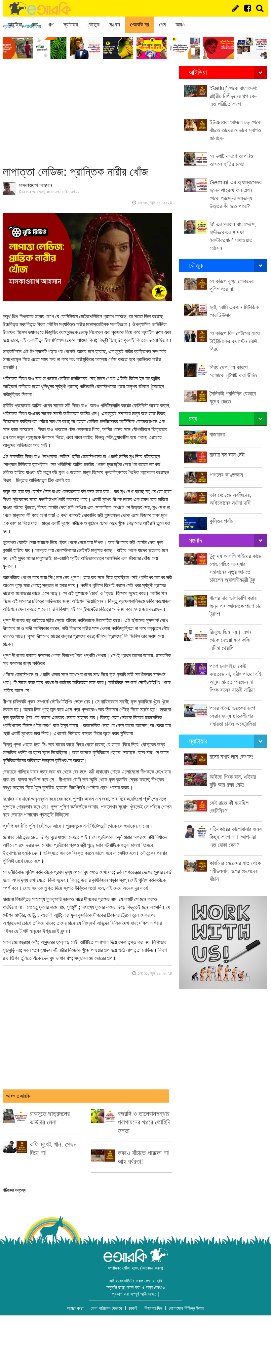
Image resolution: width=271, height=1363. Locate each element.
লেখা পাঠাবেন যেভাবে (106, 1308)
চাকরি (133, 1308)
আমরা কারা (75, 1308)
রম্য (35, 24)
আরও (180, 24)
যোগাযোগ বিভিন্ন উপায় (186, 1308)
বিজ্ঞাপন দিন (153, 1308)
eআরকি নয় (139, 24)
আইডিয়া (15, 24)
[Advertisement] (87, 112)
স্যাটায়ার (70, 24)
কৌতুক (93, 24)
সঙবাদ (114, 24)
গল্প (51, 24)
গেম (162, 24)
